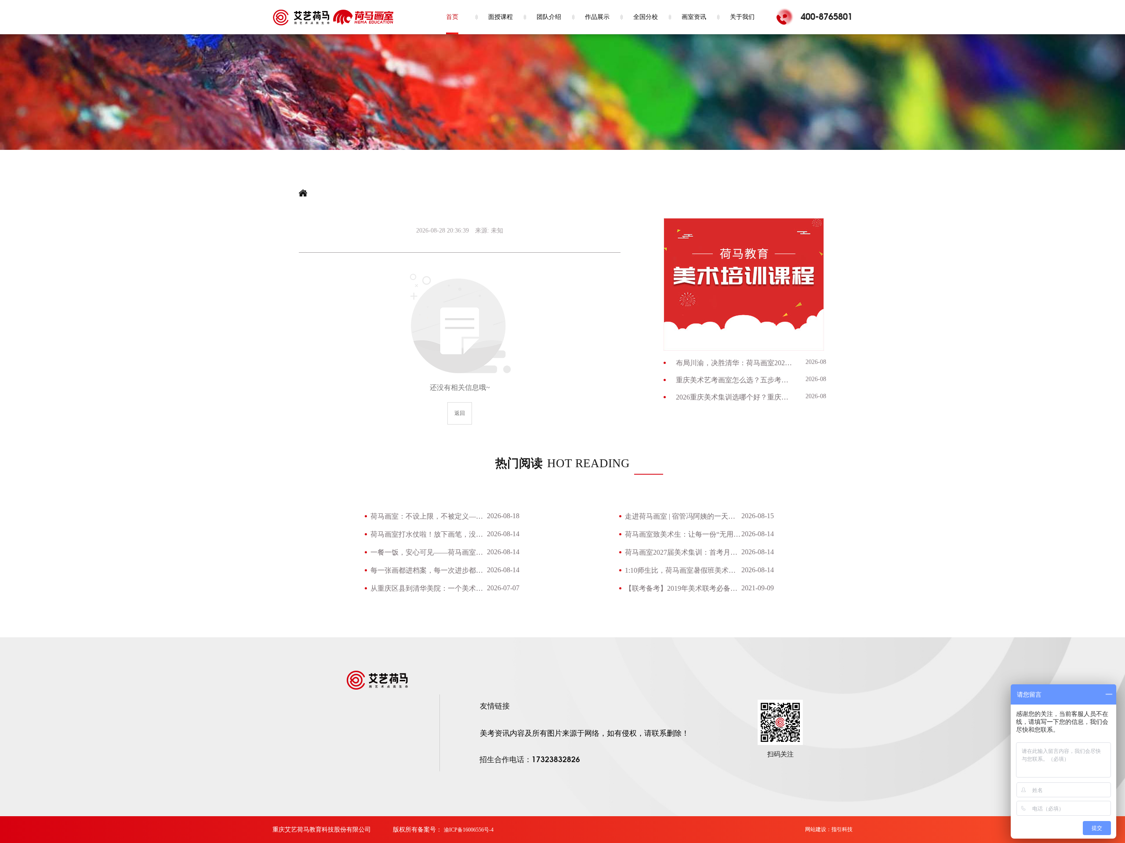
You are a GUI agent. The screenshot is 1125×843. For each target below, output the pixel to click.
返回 (459, 413)
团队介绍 (549, 17)
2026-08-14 (820, 362)
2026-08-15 (757, 516)
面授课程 (500, 17)
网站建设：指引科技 (829, 829)
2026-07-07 (503, 588)
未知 (497, 230)
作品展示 (597, 17)
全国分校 (645, 17)
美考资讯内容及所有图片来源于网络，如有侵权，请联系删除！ (584, 733)
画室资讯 (694, 17)
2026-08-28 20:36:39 (442, 230)
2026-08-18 (503, 516)
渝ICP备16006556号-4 (469, 830)
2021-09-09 (757, 588)
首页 (452, 17)
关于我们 (742, 17)
